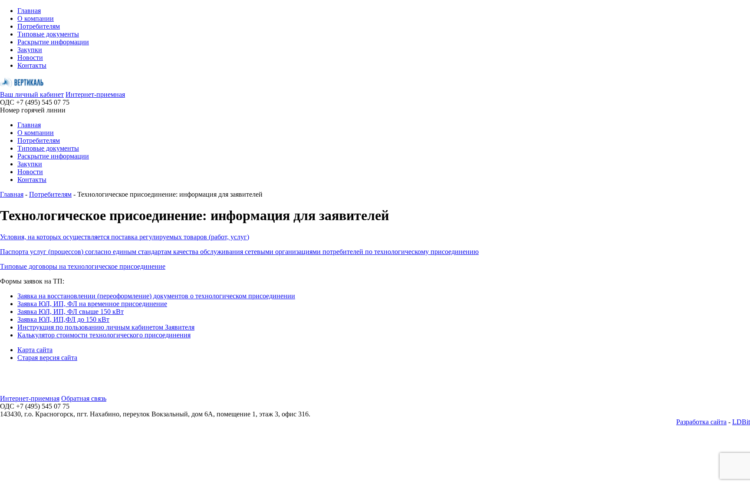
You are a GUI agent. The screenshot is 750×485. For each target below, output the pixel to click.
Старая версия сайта (47, 357)
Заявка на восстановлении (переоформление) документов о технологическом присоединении (156, 296)
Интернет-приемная (95, 94)
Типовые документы (48, 34)
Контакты (31, 65)
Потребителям (38, 26)
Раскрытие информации (53, 42)
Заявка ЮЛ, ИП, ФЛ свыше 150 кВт (70, 311)
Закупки (29, 49)
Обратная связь (83, 398)
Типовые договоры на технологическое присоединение (82, 266)
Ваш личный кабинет (32, 94)
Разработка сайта (701, 422)
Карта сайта (35, 349)
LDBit (741, 422)
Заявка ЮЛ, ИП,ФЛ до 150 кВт (63, 319)
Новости (30, 57)
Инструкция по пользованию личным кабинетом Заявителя (105, 327)
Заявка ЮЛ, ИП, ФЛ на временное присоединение (92, 303)
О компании (35, 18)
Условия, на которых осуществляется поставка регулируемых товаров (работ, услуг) (124, 237)
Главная (29, 10)
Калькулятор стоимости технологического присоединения (104, 335)
